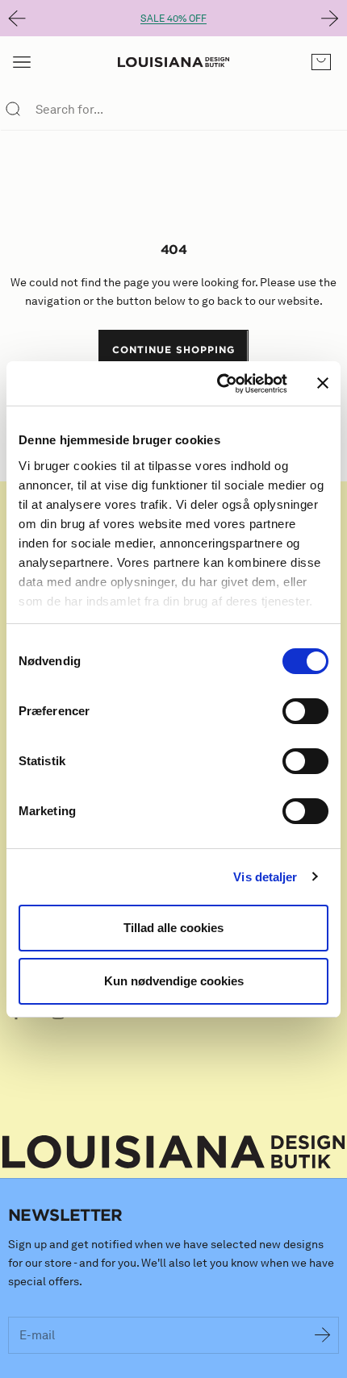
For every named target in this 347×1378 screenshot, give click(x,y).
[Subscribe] (323, 1335)
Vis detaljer (265, 877)
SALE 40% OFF (173, 18)
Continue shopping (173, 349)
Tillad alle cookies (173, 928)
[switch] (305, 711)
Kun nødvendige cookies (174, 981)
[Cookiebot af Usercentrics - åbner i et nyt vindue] (218, 383)
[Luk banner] (322, 383)
